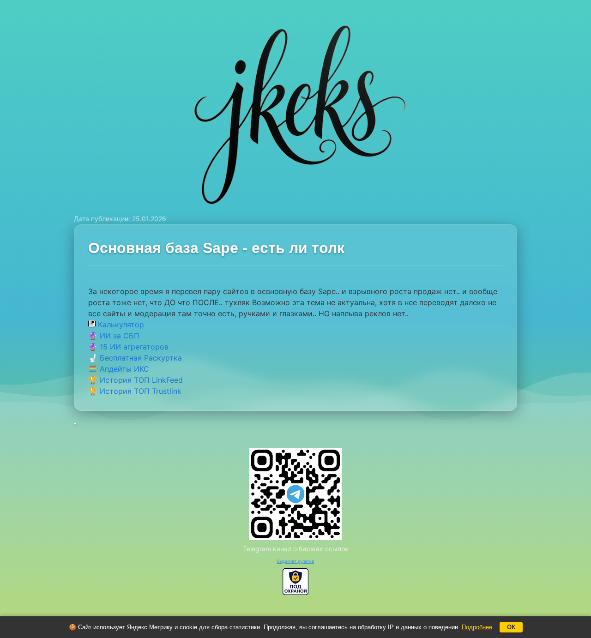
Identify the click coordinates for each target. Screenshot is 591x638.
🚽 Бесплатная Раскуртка (135, 357)
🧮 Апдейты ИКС (118, 368)
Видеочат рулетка (295, 561)
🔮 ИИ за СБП (113, 335)
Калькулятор (120, 324)
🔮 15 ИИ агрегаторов (128, 346)
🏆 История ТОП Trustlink (134, 391)
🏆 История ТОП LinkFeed (135, 380)
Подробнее (477, 627)
